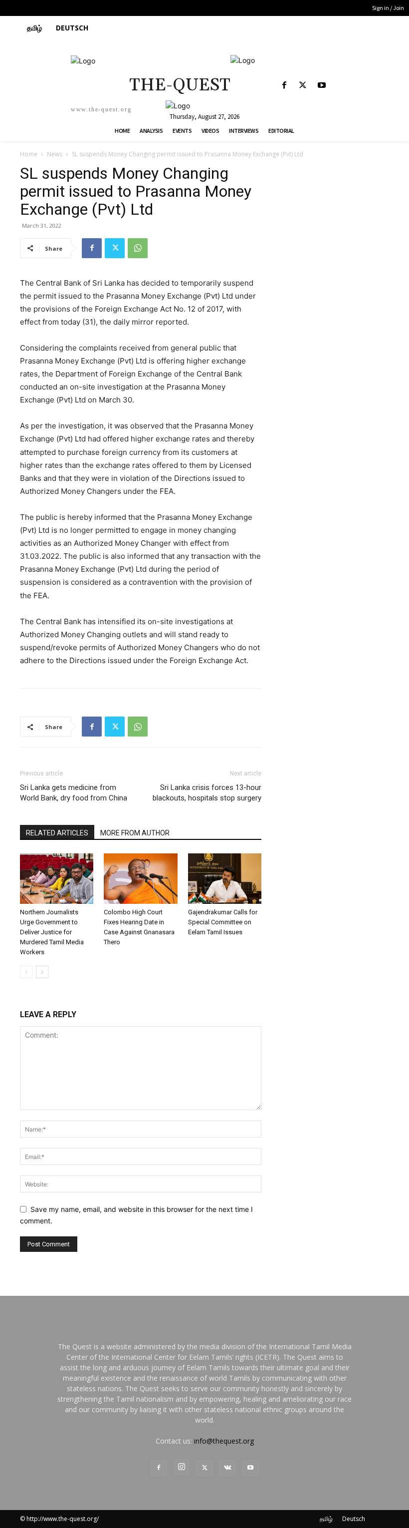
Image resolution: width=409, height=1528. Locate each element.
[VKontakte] (227, 1468)
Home (28, 154)
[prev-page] (26, 972)
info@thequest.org (224, 1441)
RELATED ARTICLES (57, 833)
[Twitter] (303, 85)
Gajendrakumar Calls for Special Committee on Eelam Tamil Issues (222, 922)
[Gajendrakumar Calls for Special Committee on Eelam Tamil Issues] (224, 878)
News (54, 154)
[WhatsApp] (138, 248)
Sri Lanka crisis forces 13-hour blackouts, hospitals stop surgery (207, 792)
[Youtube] (321, 85)
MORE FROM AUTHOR (135, 833)
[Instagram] (182, 1467)
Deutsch (353, 1519)
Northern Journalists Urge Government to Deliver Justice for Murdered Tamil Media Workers (52, 932)
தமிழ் (326, 1519)
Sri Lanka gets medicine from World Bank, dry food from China (73, 792)
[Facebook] (284, 85)
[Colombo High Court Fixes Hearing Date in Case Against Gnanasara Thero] (140, 878)
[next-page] (42, 972)
